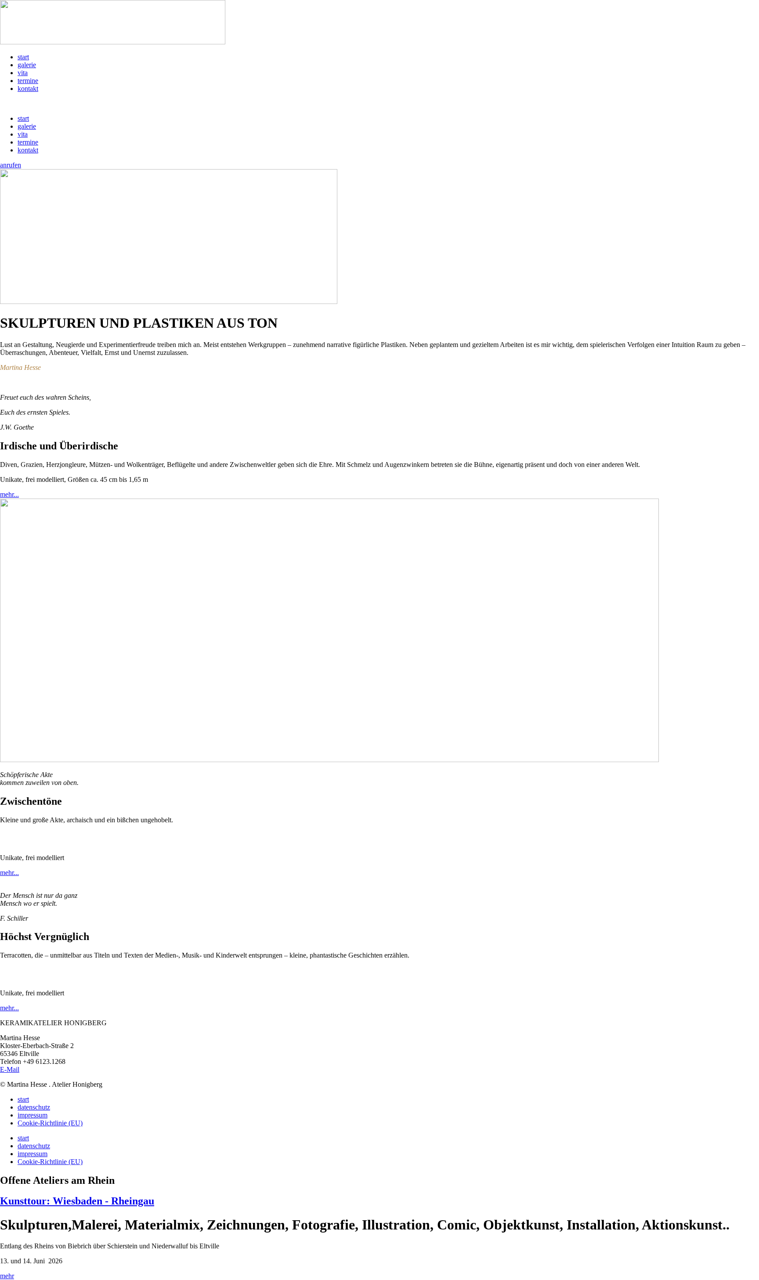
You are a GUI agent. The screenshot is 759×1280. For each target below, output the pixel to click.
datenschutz (34, 1107)
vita (23, 72)
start (23, 57)
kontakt (28, 88)
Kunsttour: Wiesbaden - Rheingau (77, 1201)
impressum (32, 1115)
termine (28, 80)
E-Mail (9, 1069)
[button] (379, 104)
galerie (27, 65)
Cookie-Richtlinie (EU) (50, 1123)
